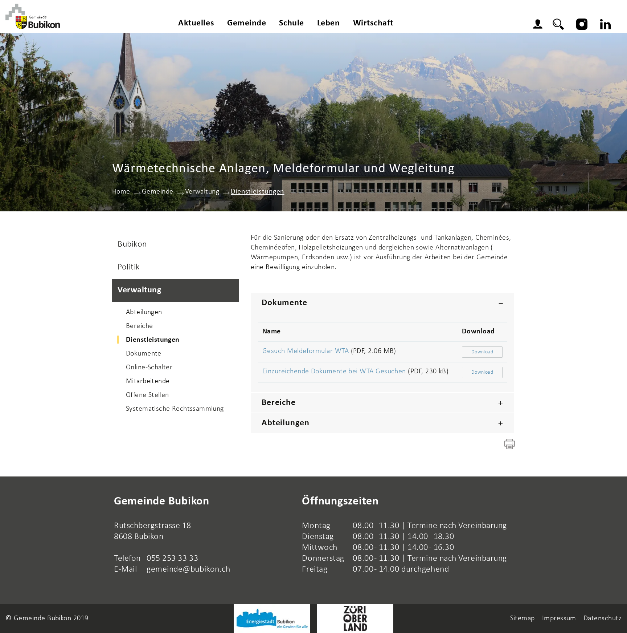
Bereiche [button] (279, 402)
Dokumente (143, 353)
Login (539, 25)
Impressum (559, 618)
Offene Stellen (147, 395)
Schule (291, 23)
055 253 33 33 (172, 558)
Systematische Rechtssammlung (175, 409)
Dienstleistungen (173, 340)
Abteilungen (144, 312)
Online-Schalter (149, 367)
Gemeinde (246, 23)
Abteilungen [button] (286, 423)
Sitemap (522, 618)
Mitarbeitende (147, 381)
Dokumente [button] (284, 303)
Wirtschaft (373, 23)
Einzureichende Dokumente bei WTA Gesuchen (334, 371)
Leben (328, 23)
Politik (129, 267)
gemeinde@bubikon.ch (188, 569)
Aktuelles (196, 23)
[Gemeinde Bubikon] (32, 16)
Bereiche (139, 326)
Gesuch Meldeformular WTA (305, 351)
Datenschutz (602, 618)
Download (478, 331)
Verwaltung (139, 290)
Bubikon (132, 244)
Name (271, 331)
